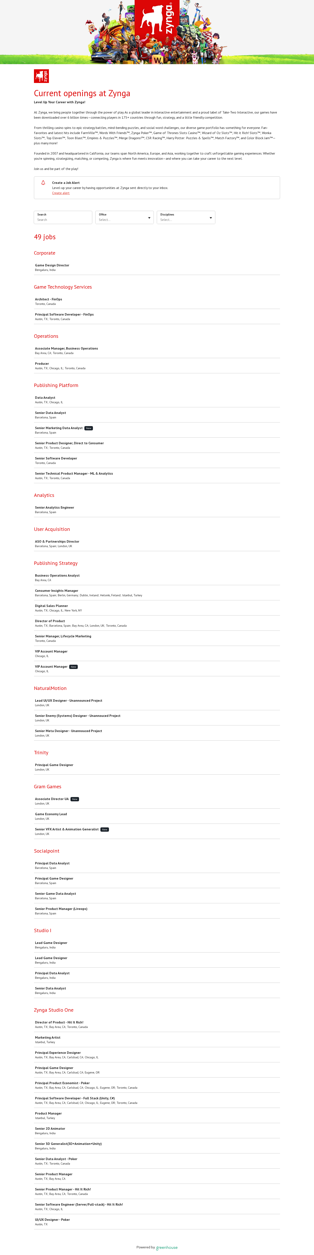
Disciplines (167, 214)
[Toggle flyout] (149, 217)
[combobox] (99, 219)
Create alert (61, 193)
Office (102, 214)
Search (41, 214)
